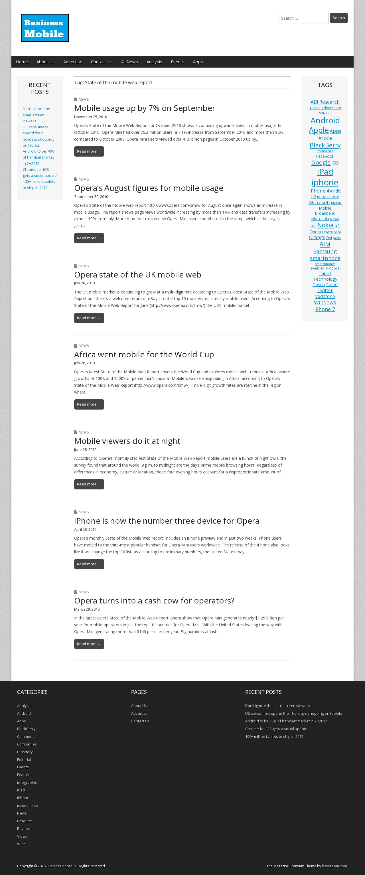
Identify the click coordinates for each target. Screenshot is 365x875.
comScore (325, 151)
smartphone (325, 258)
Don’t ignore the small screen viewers (36, 114)
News (84, 99)
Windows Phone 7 (325, 306)
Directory (25, 751)
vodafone (325, 296)
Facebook (325, 156)
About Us (45, 61)
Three (332, 284)
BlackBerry (325, 145)
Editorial (24, 759)
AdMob (315, 108)
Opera (315, 231)
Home (22, 61)
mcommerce (27, 805)
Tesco (319, 284)
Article (325, 138)
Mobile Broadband (325, 210)
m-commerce (328, 196)
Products (25, 820)
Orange (317, 237)
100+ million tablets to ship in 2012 (274, 736)
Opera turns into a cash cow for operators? (154, 600)
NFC (314, 226)
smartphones (325, 264)
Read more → (89, 151)
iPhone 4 (319, 190)
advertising (331, 107)
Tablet (325, 273)
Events (177, 61)
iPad (325, 171)
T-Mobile (332, 268)
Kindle (335, 191)
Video (22, 836)
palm (337, 237)
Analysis (154, 61)
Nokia (325, 225)
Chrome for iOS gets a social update (276, 728)
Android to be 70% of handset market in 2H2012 (38, 157)
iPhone (23, 797)
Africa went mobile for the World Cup (144, 354)
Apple (319, 130)
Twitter (325, 290)
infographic (27, 782)
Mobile (336, 203)
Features (25, 774)
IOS (335, 163)
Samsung (325, 251)
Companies (27, 744)
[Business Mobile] (45, 23)
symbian (318, 268)
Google (320, 162)
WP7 (21, 843)
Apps (198, 61)
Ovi (329, 237)
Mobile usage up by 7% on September (144, 107)
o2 (337, 225)
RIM (325, 244)
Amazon (325, 112)
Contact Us (102, 61)
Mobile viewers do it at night (127, 440)
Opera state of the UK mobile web (137, 274)
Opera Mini (331, 232)
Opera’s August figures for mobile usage (148, 187)
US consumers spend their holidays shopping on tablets (293, 713)
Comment (25, 736)
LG (313, 196)
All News (129, 61)
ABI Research (325, 102)
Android (325, 120)
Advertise (72, 61)
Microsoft (319, 202)
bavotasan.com (334, 866)
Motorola (320, 218)
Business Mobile (59, 866)
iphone (325, 182)
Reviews (24, 828)
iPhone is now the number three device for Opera (166, 520)
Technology (325, 279)
